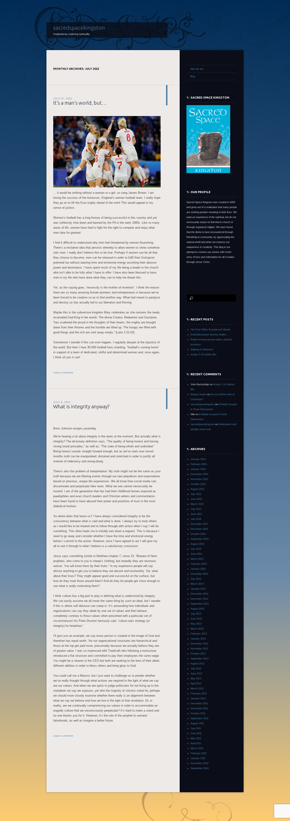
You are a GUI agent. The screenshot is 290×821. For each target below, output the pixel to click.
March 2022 (197, 504)
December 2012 (199, 643)
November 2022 (199, 479)
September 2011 (199, 718)
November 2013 (199, 598)
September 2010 (200, 768)
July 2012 (196, 668)
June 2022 (196, 499)
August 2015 (197, 543)
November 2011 (199, 708)
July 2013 (196, 613)
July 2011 (196, 728)
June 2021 (196, 514)
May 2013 (196, 623)
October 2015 (198, 534)
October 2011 (198, 713)
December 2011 (199, 703)
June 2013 (196, 618)
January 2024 (198, 459)
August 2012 (197, 663)
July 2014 (196, 578)
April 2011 (196, 743)
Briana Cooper (198, 394)
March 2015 (197, 558)
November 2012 (199, 648)
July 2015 (196, 548)
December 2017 (199, 524)
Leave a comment (63, 372)
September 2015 (200, 539)
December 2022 (199, 474)
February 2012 (199, 693)
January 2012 (198, 698)
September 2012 (200, 658)
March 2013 (197, 628)
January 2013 (198, 638)
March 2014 (197, 583)
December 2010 (199, 763)
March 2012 (197, 688)
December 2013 (199, 593)
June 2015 (196, 553)
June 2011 (196, 733)
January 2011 (198, 758)
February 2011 (199, 753)
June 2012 (196, 673)
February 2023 (199, 464)
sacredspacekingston (79, 27)
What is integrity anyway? (81, 406)
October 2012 (198, 653)
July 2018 (196, 519)
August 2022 (197, 489)
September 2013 (200, 603)
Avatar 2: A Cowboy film (203, 354)
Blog (192, 76)
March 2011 (197, 748)
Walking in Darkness (202, 349)
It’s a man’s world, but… (80, 103)
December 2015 (199, 529)
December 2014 (199, 573)
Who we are (196, 69)
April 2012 (196, 683)
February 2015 (199, 563)
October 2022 (198, 484)
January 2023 (198, 469)
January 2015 (198, 568)
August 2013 (197, 608)
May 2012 (196, 678)
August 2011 (197, 723)
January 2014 (198, 588)
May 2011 (196, 738)
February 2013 (199, 633)
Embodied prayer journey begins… (210, 334)
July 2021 (196, 509)
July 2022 (196, 494)
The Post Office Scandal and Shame (210, 329)
